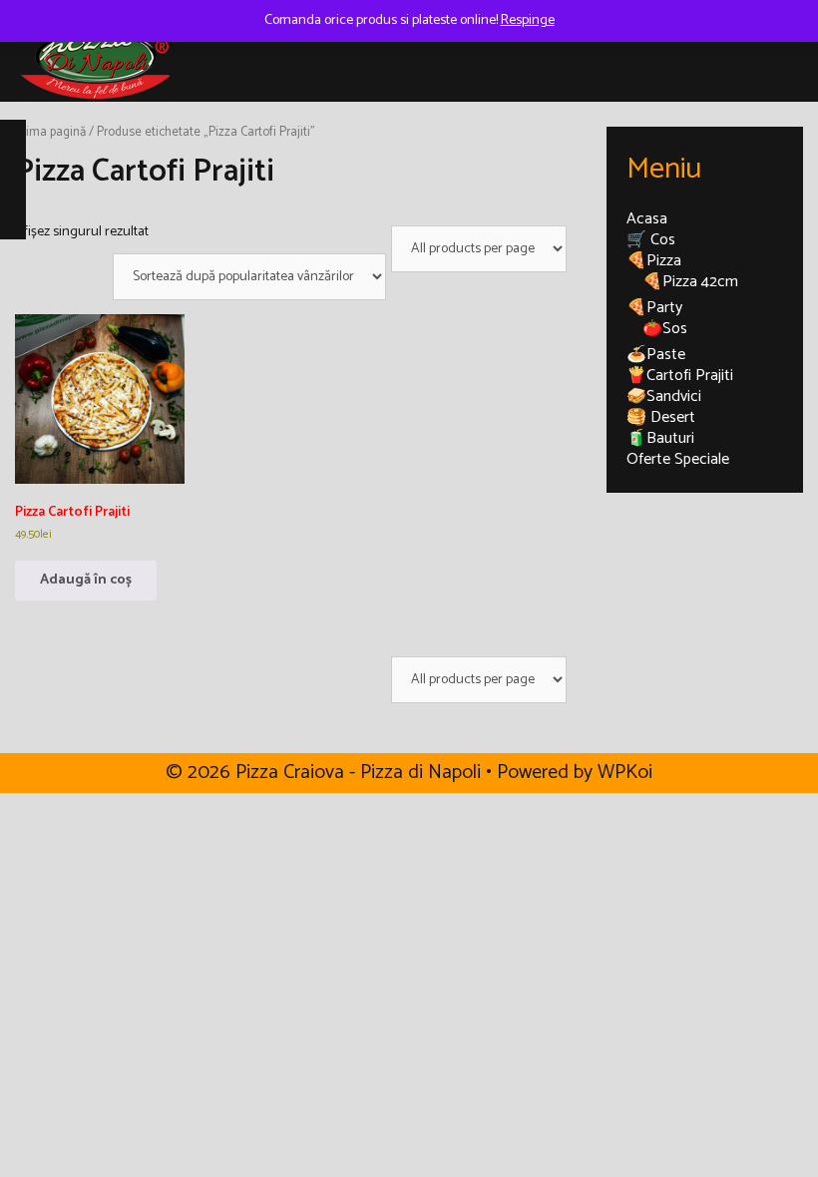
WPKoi (625, 772)
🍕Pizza (653, 260)
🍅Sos (664, 328)
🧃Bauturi (660, 438)
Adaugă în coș (86, 580)
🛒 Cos (650, 239)
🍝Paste (655, 354)
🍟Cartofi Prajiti (679, 375)
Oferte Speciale (677, 459)
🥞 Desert (660, 417)
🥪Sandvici (663, 396)
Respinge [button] (528, 20)
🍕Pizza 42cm (690, 281)
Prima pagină (50, 132)
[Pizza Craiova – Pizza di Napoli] (95, 56)
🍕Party (654, 307)
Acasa (646, 218)
